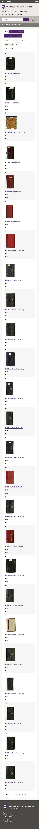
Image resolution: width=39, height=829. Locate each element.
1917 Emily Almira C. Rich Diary (14, 782)
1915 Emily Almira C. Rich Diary (14, 723)
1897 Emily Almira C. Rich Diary (14, 250)
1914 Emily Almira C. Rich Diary (14, 693)
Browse (9, 1)
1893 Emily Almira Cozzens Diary (15, 132)
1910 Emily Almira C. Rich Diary (14, 575)
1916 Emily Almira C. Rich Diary (14, 753)
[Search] (26, 19)
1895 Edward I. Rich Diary (13, 191)
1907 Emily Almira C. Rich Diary (14, 487)
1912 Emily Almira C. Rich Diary (14, 634)
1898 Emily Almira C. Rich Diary (14, 280)
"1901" (12, 35)
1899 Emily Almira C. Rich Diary (14, 309)
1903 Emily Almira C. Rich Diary (14, 398)
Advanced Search (33, 19)
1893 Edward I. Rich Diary (13, 103)
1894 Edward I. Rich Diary (13, 162)
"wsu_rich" (16, 31)
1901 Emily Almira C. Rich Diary (14, 369)
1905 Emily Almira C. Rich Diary (14, 428)
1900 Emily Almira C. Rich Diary (14, 339)
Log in (36, 1)
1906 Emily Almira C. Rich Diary (14, 457)
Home (3, 1)
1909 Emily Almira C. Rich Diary (14, 546)
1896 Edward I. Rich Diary (13, 221)
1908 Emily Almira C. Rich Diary (14, 516)
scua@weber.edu (8, 820)
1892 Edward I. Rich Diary (13, 73)
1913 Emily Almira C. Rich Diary (14, 664)
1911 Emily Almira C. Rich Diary (14, 605)
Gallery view (9, 44)
